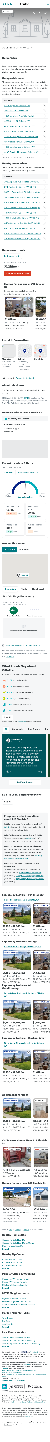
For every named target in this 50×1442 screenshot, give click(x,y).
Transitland (34, 1352)
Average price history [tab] (28, 472)
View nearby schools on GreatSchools (23, 645)
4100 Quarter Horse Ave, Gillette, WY (21, 152)
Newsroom (12, 1398)
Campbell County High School (29, 875)
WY (10, 1230)
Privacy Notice (26, 1400)
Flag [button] (40, 772)
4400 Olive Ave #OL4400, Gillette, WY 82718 (25, 238)
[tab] (9, 549)
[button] (48, 4)
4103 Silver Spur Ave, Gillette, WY (19, 126)
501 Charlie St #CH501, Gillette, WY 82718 (23, 197)
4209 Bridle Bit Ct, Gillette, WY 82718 (21, 218)
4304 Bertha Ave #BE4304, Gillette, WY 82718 (26, 202)
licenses (27, 1364)
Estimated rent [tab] (11, 256)
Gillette (7, 827)
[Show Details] (44, 105)
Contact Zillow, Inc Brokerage (13, 1381)
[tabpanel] (25, 296)
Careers (4, 1398)
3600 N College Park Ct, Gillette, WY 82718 (24, 192)
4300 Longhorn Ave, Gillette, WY (19, 147)
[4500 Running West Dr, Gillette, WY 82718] (17, 913)
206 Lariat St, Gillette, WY (16, 111)
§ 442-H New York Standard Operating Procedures (19, 1370)
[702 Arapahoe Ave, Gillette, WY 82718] (17, 1197)
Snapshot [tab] (8, 472)
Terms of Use (34, 1398)
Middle (24, 589)
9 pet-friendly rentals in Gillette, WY (21, 900)
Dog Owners (34, 729)
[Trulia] (4, 1386)
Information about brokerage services (19, 1374)
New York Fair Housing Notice (12, 1372)
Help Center (8, 1425)
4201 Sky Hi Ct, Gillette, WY (17, 121)
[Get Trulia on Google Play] (35, 1386)
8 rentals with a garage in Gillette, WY (22, 946)
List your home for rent (17, 273)
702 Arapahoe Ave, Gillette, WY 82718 (21, 182)
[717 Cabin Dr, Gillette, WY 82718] (17, 1157)
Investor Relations (23, 1398)
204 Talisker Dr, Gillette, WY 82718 (20, 187)
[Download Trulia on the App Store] (17, 1386)
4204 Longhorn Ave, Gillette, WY (19, 131)
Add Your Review (25, 782)
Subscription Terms (8, 1400)
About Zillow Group (20, 1396)
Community (17, 729)
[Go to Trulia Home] (25, 4)
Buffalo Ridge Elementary (30, 872)
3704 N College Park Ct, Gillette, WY (21, 136)
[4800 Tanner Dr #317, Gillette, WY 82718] (19, 307)
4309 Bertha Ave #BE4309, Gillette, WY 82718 (25, 207)
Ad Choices (36, 1400)
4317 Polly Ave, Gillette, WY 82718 (20, 213)
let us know (28, 1416)
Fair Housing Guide (35, 1396)
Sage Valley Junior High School (30, 878)
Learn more (10, 657)
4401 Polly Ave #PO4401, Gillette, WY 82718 (25, 228)
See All (8, 717)
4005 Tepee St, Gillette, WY (17, 105)
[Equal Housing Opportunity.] (31, 1423)
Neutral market (25, 497)
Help (18, 1400)
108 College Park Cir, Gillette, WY (19, 142)
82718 (26, 398)
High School (38, 589)
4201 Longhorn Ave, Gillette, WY (19, 116)
